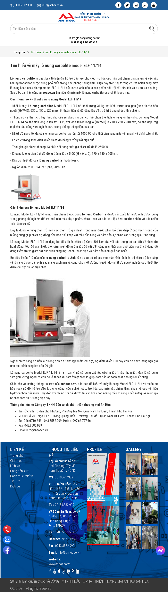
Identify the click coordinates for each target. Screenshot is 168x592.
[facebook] (118, 5)
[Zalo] (7, 540)
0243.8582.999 (64, 505)
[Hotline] (7, 529)
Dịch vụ (15, 486)
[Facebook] (7, 550)
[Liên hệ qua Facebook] (160, 550)
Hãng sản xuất (19, 471)
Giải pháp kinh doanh (84, 42)
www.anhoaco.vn (59, 564)
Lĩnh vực (15, 466)
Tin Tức (15, 481)
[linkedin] (77, 571)
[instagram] (136, 5)
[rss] (73, 571)
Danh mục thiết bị (22, 476)
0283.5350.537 (64, 532)
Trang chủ (19, 52)
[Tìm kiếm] (152, 28)
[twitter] (127, 5)
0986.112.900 (24, 5)
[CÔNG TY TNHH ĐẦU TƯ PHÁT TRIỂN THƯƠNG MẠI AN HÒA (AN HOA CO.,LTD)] (84, 16)
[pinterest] (68, 571)
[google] (145, 5)
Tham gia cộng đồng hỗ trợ (84, 38)
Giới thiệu (16, 461)
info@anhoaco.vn (52, 5)
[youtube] (154, 5)
